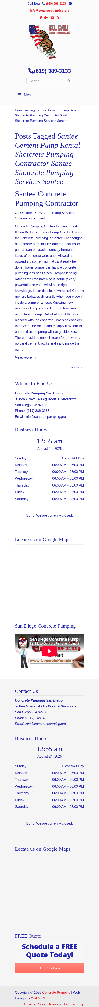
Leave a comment (32, 218)
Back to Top (77, 367)
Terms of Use (59, 1004)
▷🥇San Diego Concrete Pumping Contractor (49, 42)
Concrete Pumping (56, 992)
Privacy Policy (35, 1004)
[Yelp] (58, 18)
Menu (28, 95)
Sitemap (78, 1004)
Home (19, 110)
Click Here (52, 968)
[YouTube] (52, 18)
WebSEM (38, 998)
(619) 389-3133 (56, 3)
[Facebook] (41, 18)
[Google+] (46, 18)
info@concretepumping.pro (49, 10)
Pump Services (63, 213)
